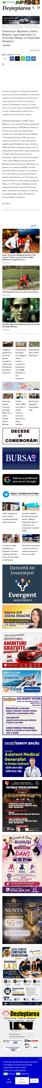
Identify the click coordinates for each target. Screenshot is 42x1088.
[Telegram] (28, 58)
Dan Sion (6, 45)
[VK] (33, 58)
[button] (5, 1074)
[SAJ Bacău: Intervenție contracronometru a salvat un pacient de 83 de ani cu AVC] (31, 538)
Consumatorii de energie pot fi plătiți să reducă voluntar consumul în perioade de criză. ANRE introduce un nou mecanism (21, 364)
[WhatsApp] (22, 58)
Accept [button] (34, 1081)
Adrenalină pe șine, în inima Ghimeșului (34, 353)
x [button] (40, 1059)
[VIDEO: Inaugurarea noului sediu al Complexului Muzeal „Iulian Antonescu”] (11, 506)
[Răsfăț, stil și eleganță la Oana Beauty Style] (34, 396)
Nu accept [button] (9, 1080)
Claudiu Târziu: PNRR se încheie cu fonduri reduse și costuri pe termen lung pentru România (21, 412)
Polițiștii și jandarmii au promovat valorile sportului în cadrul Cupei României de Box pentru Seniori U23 (7, 361)
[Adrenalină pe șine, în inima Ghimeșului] (34, 344)
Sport (4, 25)
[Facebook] (12, 58)
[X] (17, 58)
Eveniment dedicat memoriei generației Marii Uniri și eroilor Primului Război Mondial (6, 412)
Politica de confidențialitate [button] (14, 1070)
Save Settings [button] (22, 1080)
